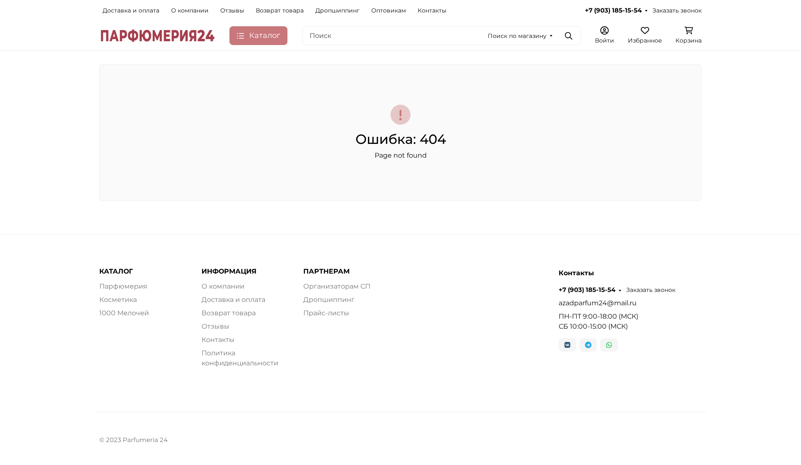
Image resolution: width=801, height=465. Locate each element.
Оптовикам (388, 10)
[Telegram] (588, 345)
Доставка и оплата (131, 10)
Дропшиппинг (337, 10)
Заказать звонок (677, 10)
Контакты (432, 10)
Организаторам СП (336, 286)
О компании (190, 10)
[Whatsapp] (609, 345)
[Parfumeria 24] (157, 35)
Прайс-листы (326, 313)
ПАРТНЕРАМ (326, 271)
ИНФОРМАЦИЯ (229, 271)
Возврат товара (280, 10)
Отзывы (232, 10)
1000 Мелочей (124, 313)
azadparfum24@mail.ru (598, 303)
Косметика (118, 300)
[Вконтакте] (567, 345)
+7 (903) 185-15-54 (613, 10)
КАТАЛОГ (116, 271)
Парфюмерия (123, 286)
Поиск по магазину (517, 36)
